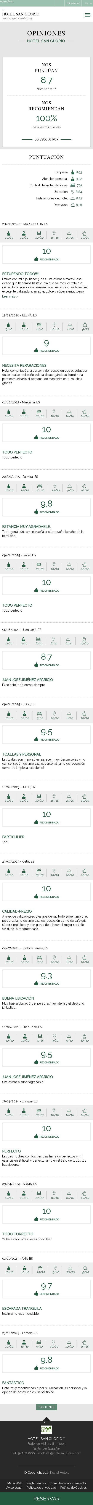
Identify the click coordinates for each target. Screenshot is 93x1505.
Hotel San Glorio (45, 1439)
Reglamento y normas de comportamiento (56, 1483)
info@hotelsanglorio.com (63, 1453)
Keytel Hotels (59, 1472)
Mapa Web (14, 1483)
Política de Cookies (73, 1487)
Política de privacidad (41, 1487)
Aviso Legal (14, 1487)
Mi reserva (73, 3)
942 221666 (26, 1453)
